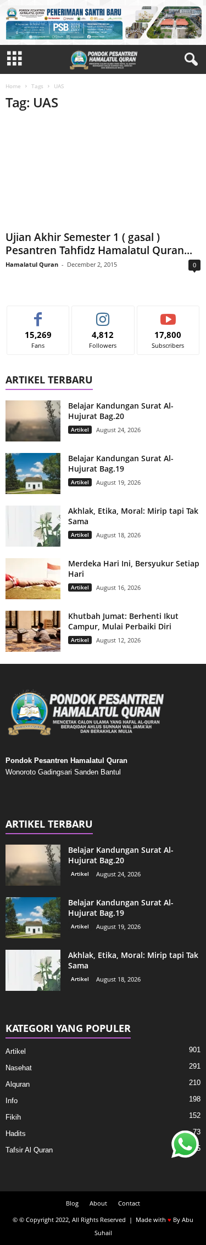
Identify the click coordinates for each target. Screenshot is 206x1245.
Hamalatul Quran (31, 264)
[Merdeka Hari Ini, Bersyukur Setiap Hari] (32, 578)
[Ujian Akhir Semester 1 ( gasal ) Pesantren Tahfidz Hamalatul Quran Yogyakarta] (103, 174)
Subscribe (168, 314)
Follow (103, 314)
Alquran (17, 1084)
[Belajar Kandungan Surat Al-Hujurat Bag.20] (32, 420)
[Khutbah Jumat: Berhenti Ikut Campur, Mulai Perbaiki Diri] (32, 631)
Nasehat (18, 1068)
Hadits (15, 1133)
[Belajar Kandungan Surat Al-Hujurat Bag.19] (32, 473)
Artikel (80, 429)
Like (38, 314)
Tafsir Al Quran (29, 1150)
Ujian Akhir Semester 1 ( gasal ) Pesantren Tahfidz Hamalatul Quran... (98, 243)
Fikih (13, 1117)
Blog (72, 1203)
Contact (129, 1203)
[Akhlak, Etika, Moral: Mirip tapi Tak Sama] (32, 526)
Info (11, 1101)
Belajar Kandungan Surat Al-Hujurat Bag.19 (121, 463)
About (98, 1203)
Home (13, 86)
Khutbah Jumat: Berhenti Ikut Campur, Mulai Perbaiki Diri (123, 621)
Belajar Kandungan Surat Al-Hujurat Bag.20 (121, 410)
